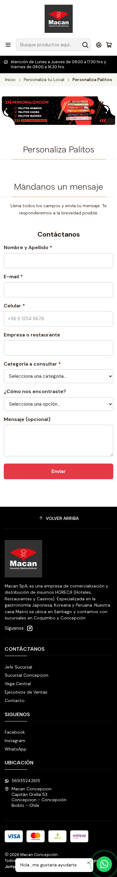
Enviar (58, 471)
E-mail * (13, 276)
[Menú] (8, 45)
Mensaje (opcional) (27, 419)
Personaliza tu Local (44, 80)
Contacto (15, 700)
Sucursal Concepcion (26, 675)
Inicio (10, 80)
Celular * (14, 305)
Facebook (15, 732)
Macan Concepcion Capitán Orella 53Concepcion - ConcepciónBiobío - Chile (39, 797)
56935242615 (26, 780)
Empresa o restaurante (32, 334)
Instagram (15, 740)
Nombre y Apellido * (28, 247)
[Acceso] (98, 45)
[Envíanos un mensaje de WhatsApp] (104, 864)
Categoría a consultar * (32, 364)
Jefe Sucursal (18, 667)
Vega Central (18, 683)
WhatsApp (16, 749)
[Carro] (109, 45)
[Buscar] (85, 44)
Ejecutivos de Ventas (26, 692)
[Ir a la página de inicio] (59, 19)
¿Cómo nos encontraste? (35, 391)
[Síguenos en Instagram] (30, 628)
